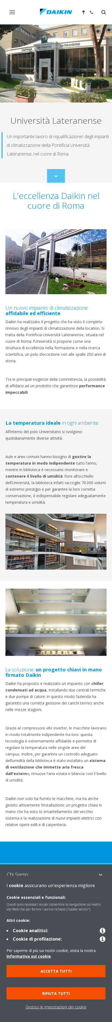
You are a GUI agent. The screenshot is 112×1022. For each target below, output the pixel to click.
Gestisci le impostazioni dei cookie (56, 1007)
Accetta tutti (56, 971)
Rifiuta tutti (56, 993)
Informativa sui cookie (29, 956)
